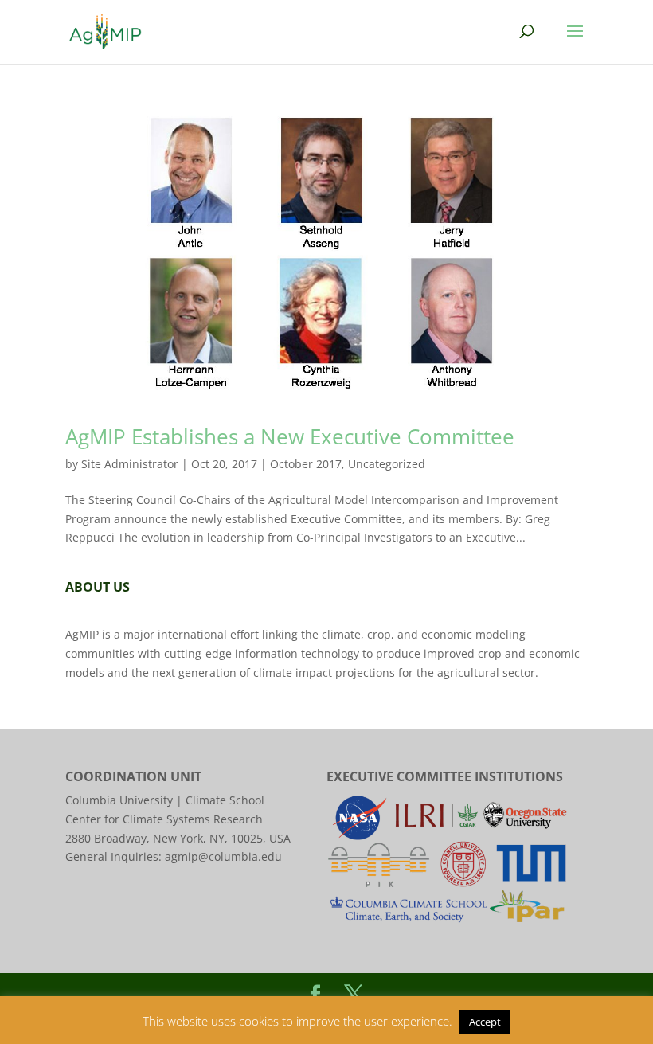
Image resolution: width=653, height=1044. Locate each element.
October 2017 (306, 463)
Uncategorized (386, 463)
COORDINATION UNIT (133, 776)
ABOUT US (97, 587)
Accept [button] (485, 1022)
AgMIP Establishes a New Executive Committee (289, 436)
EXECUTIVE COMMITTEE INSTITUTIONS (444, 776)
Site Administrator (129, 463)
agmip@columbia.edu (223, 856)
